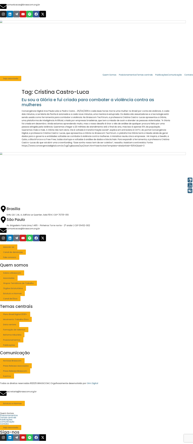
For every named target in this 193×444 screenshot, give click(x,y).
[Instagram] (3, 14)
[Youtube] (23, 14)
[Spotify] (29, 14)
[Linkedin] (10, 14)
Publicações (6, 420)
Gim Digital (92, 383)
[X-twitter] (42, 14)
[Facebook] (36, 14)
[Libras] (190, 180)
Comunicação (7, 422)
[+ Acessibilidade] (190, 190)
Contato (4, 424)
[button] (96, 413)
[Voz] (190, 185)
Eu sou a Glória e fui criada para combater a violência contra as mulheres (88, 102)
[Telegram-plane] (16, 14)
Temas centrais (8, 418)
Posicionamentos (9, 415)
